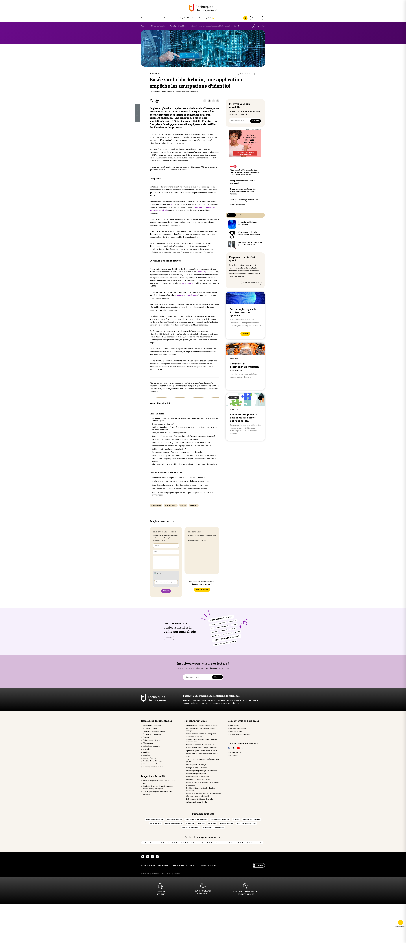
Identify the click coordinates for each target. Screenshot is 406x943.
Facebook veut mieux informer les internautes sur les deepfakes (177, 452)
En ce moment (155, 74)
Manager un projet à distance (196, 768)
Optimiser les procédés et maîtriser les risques (201, 725)
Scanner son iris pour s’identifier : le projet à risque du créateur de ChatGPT (182, 446)
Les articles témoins (236, 731)
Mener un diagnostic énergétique (197, 777)
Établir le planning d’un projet (196, 765)
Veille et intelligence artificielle (196, 802)
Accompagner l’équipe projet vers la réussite (201, 771)
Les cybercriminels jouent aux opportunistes (169, 433)
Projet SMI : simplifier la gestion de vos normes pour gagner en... (243, 417)
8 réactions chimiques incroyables (247, 223)
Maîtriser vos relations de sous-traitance (200, 745)
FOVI (172, 205)
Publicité (248, 129)
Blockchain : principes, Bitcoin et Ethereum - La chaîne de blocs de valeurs (181, 481)
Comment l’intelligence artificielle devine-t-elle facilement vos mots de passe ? (183, 436)
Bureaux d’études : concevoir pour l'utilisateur (201, 748)
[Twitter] (233, 748)
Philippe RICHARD (172, 91)
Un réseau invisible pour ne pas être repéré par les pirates (175, 439)
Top (145, 842)
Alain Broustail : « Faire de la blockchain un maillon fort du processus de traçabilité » (185, 464)
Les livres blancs (234, 725)
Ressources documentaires (150, 18)
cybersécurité (187, 283)
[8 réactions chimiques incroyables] (232, 224)
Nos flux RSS (233, 755)
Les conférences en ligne (237, 728)
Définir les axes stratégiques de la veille (199, 799)
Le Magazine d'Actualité (157, 26)
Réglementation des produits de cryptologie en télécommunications (179, 489)
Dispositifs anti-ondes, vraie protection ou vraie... (250, 244)
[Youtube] (238, 748)
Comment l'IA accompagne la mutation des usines (244, 367)
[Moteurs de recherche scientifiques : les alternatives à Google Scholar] (232, 234)
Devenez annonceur (256, 129)
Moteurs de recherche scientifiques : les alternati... (250, 233)
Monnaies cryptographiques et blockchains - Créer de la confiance (178, 478)
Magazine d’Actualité (187, 18)
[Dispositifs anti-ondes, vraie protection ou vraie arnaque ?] (232, 245)
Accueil (143, 26)
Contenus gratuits (205, 18)
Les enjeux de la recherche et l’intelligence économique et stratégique (180, 485)
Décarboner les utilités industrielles (198, 780)
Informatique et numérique (190, 91)
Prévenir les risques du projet (196, 774)
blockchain (200, 272)
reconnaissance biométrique (185, 295)
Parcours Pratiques (170, 18)
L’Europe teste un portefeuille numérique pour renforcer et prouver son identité (184, 456)
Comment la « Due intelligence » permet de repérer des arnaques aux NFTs (181, 443)
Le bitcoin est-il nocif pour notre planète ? (169, 449)
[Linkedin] (243, 748)
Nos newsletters (235, 752)
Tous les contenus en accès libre (240, 734)
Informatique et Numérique (177, 26)
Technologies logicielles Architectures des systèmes (243, 312)
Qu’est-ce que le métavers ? (163, 424)
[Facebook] (229, 748)
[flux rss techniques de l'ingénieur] (217, 100)
